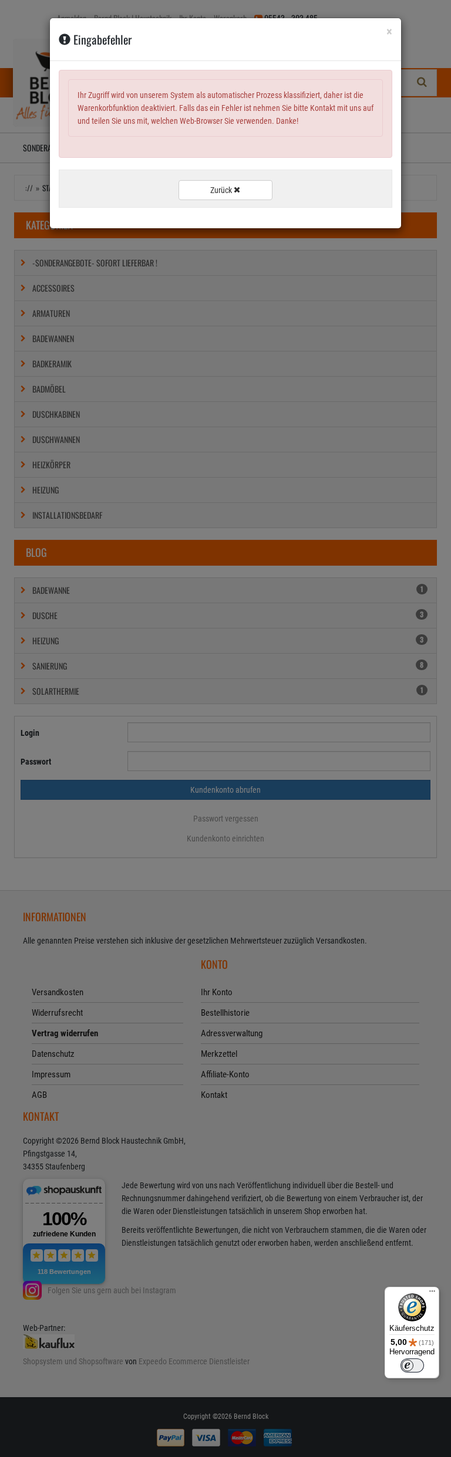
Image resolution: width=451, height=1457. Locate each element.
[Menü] (432, 1294)
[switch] (412, 1365)
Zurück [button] (222, 190)
